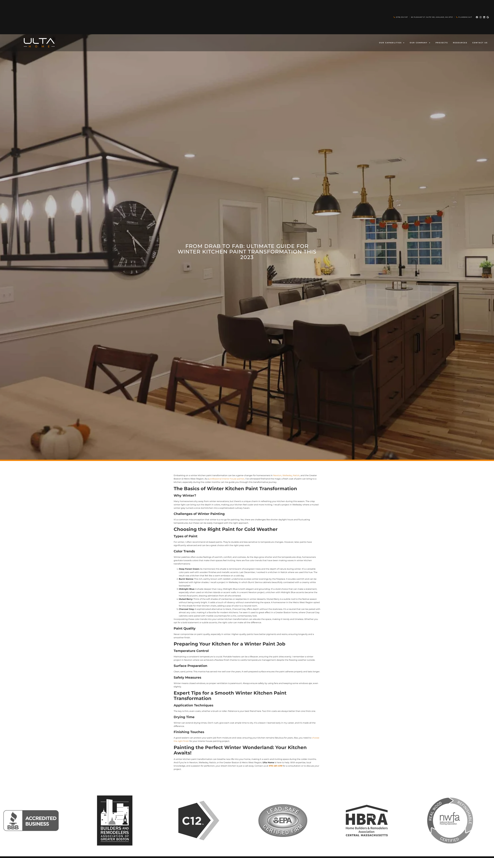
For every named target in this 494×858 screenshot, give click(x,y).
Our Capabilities (390, 43)
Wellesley (287, 475)
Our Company (418, 43)
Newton (277, 475)
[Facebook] (477, 17)
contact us (480, 43)
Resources (460, 43)
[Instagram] (480, 17)
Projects (442, 43)
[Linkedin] (484, 17)
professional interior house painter (226, 479)
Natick (296, 475)
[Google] (488, 17)
